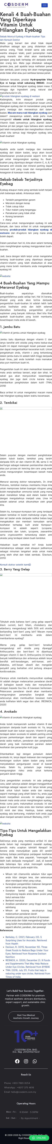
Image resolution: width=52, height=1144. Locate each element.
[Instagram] (26, 1061)
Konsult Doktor (12, 39)
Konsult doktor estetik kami (14, 564)
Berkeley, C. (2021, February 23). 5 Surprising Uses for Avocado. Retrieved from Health (26, 940)
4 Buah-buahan (32, 36)
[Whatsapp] (34, 1061)
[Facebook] (17, 1061)
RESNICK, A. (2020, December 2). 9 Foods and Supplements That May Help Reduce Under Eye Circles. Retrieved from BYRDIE (28, 963)
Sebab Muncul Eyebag (11, 36)
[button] (39, 1138)
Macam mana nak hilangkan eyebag (27, 112)
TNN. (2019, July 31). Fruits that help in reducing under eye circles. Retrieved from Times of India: (28, 973)
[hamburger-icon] (44, 5)
